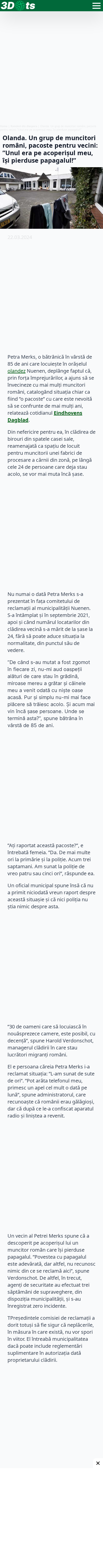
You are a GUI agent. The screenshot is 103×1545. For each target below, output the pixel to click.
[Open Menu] (96, 5)
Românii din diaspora (23, 126)
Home (4, 126)
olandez (17, 370)
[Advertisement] (51, 67)
